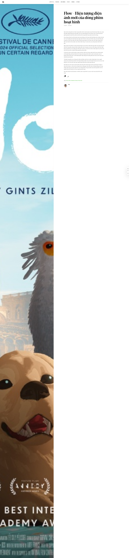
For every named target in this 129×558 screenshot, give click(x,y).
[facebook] (128, 173)
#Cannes (76, 80)
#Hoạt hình (80, 80)
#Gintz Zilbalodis (71, 80)
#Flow (67, 80)
